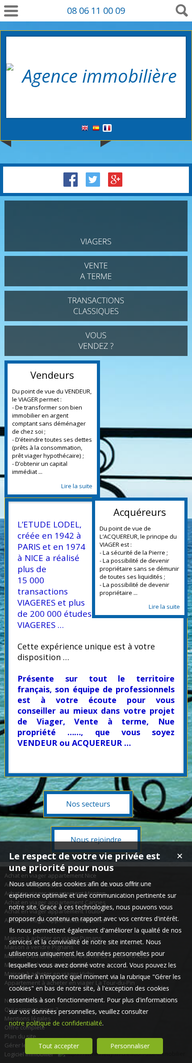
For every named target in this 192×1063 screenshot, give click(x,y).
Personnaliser (130, 1046)
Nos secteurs (88, 804)
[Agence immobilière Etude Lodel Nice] (96, 100)
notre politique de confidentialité (55, 1023)
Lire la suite (76, 486)
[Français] (107, 128)
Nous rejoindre (96, 840)
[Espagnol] (96, 128)
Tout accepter (58, 1046)
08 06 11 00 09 (96, 10)
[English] (84, 128)
